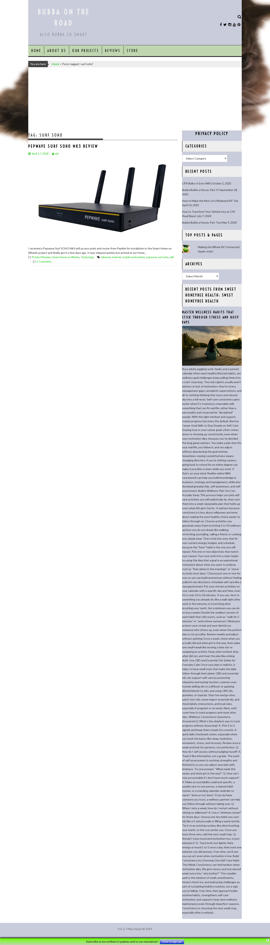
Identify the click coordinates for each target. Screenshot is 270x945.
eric (57, 153)
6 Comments (44, 261)
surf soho (163, 257)
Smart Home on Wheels (65, 257)
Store (132, 50)
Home (36, 50)
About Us (56, 50)
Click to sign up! (172, 941)
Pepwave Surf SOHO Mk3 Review (63, 146)
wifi (172, 257)
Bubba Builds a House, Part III (200, 190)
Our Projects (85, 50)
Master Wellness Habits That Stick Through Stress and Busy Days (210, 317)
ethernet (106, 257)
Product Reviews (41, 257)
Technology (87, 257)
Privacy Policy (211, 133)
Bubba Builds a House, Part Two (201, 222)
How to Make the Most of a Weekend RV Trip (210, 200)
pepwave (151, 257)
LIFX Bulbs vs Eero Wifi (196, 183)
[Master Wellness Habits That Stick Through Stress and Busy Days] (212, 364)
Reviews (112, 50)
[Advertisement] (135, 99)
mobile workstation (133, 257)
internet (116, 257)
